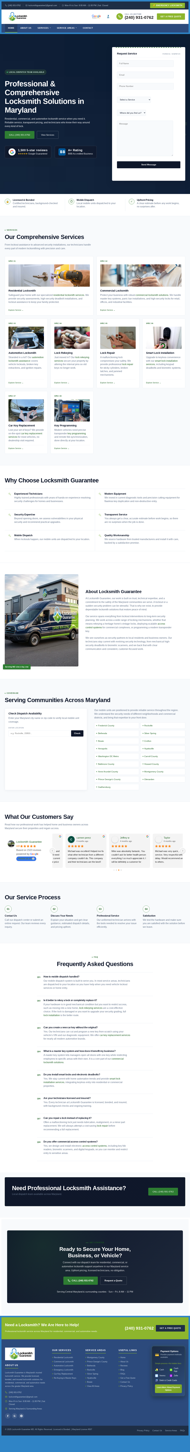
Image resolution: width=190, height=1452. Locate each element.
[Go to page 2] (118, 870)
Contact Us (125, 1382)
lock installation (51, 1015)
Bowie (101, 741)
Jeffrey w (69, 838)
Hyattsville (149, 748)
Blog (122, 1370)
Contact (88, 28)
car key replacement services (115, 1035)
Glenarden (149, 779)
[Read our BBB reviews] (108, 16)
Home (11, 28)
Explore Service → (15, 310)
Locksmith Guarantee (29, 841)
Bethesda (102, 733)
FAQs (122, 1374)
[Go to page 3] (121, 870)
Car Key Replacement (63, 1374)
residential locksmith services (68, 295)
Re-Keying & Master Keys (65, 1378)
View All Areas (93, 1386)
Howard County (151, 764)
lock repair (127, 364)
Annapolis (102, 748)
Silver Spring (150, 733)
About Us (25, 28)
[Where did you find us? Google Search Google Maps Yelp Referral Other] (131, 114)
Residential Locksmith (63, 1357)
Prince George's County (109, 779)
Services (43, 28)
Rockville (148, 725)
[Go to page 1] (116, 870)
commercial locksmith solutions (152, 295)
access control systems (94, 1146)
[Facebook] (7, 1416)
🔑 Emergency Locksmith (167, 5)
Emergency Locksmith (63, 1370)
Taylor (111, 838)
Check (77, 733)
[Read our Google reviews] (96, 16)
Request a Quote (113, 1280)
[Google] (14, 1416)
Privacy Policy (126, 1386)
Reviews (124, 1366)
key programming (77, 433)
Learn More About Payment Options (168, 1388)
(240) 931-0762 (14, 5)
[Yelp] (21, 1416)
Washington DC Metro (108, 756)
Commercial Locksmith (64, 1362)
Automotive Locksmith (63, 1366)
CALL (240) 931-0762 (19, 135)
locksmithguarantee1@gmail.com (42, 5)
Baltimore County (106, 764)
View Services (47, 135)
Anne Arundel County (108, 771)
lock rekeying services (90, 1008)
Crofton (147, 741)
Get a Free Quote (170, 16)
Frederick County (106, 725)
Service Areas (66, 28)
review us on (24, 858)
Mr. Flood (157, 838)
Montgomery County (153, 771)
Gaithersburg (104, 787)
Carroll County (151, 756)
